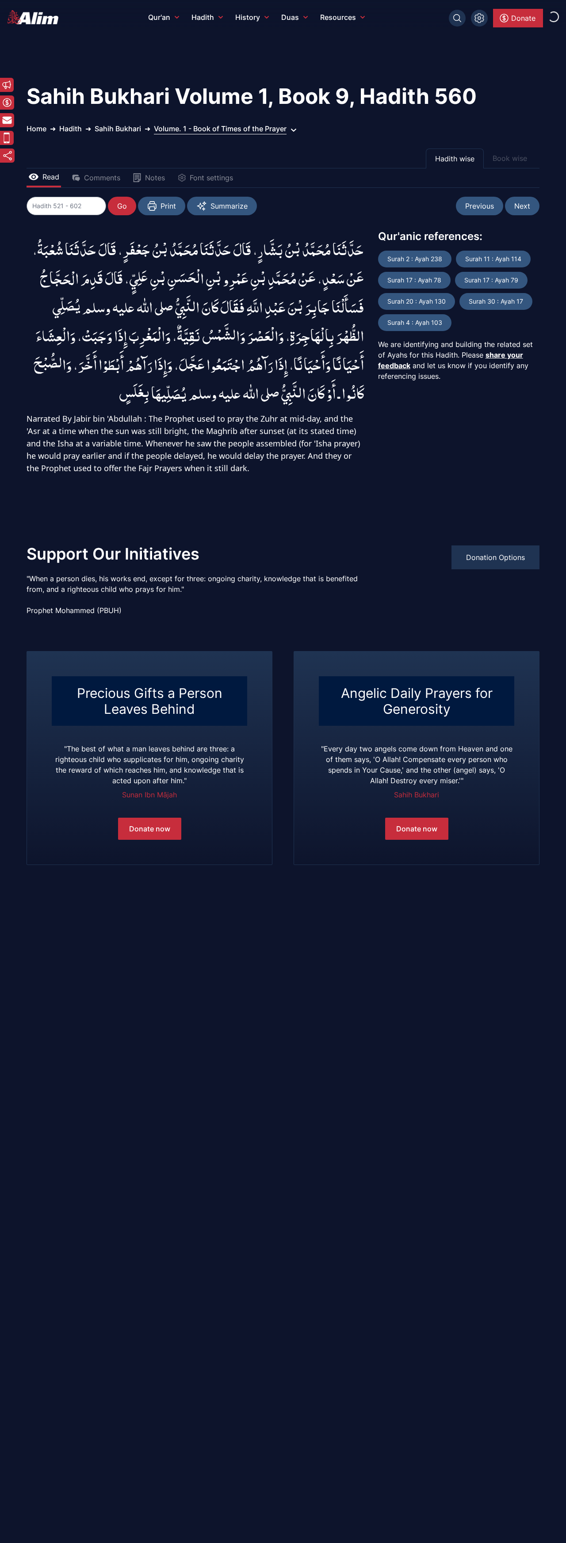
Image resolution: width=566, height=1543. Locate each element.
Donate (523, 18)
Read (50, 176)
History (247, 17)
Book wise (510, 158)
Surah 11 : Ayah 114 (493, 259)
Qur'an (159, 17)
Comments (102, 177)
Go (122, 206)
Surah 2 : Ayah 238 (414, 259)
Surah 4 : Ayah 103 (414, 322)
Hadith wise (454, 158)
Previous (479, 206)
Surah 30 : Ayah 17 (496, 301)
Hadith (202, 17)
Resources (338, 17)
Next (522, 206)
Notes (155, 177)
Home (36, 128)
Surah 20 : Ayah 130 (416, 301)
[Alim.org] (35, 17)
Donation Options (495, 557)
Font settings (211, 177)
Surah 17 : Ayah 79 (491, 280)
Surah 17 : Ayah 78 (414, 280)
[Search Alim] (457, 18)
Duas (290, 17)
